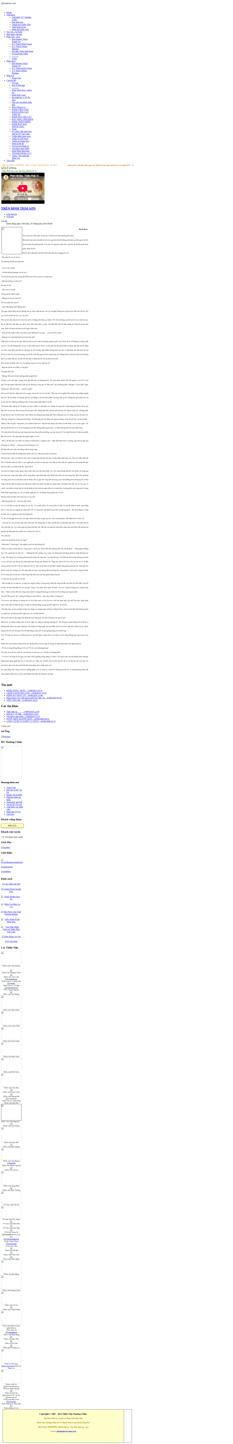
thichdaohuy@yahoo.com (66, 1431)
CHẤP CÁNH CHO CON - (26, 693)
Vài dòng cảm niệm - (23, 716)
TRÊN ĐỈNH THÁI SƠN (18, 208)
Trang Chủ (11, 787)
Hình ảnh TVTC (13, 812)
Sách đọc (10, 814)
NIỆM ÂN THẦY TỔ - (24, 695)
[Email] (10, 216)
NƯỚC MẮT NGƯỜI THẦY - (27, 719)
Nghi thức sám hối (14, 802)
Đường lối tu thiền (14, 795)
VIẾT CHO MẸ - (21, 700)
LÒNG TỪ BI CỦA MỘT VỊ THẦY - (31, 721)
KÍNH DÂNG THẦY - (24, 690)
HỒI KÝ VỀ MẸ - (22, 714)
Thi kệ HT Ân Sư (14, 804)
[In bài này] (11, 214)
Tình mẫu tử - (22, 711)
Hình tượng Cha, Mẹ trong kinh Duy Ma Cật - (34, 698)
